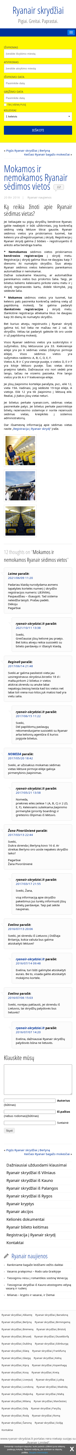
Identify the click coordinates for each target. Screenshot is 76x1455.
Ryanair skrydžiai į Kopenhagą (49, 1365)
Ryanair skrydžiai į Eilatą (15, 1351)
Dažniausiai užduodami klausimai (36, 1165)
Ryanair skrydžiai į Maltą (50, 1394)
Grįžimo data (13, 92)
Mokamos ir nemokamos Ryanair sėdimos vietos (36, 177)
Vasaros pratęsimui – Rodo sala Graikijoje (34, 1271)
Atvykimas (11, 62)
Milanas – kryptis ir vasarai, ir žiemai (31, 1295)
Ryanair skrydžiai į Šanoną (17, 1422)
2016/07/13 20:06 (20, 929)
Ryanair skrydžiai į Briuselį (16, 1336)
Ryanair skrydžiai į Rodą (15, 1415)
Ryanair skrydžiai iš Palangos (32, 1188)
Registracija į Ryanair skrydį (31, 429)
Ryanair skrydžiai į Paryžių (46, 1408)
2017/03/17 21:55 (28, 884)
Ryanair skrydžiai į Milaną (16, 1401)
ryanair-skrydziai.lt (30, 959)
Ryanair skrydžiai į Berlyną (17, 1322)
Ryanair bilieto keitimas (27, 1227)
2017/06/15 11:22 (28, 716)
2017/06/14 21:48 (20, 666)
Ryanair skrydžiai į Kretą (45, 1372)
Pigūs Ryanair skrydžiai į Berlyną (28, 150)
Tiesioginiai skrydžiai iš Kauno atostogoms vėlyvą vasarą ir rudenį (38, 1286)
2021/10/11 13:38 (28, 628)
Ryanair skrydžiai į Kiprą (15, 1365)
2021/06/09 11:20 (20, 578)
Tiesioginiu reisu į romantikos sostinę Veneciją (37, 1278)
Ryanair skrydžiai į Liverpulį (17, 1379)
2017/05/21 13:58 (28, 792)
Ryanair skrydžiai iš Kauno (29, 1180)
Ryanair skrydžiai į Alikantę (17, 1315)
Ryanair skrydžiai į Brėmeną (17, 1329)
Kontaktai (15, 1242)
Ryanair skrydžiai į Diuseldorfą (51, 1336)
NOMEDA (14, 754)
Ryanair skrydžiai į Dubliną (17, 1343)
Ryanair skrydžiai (38, 10)
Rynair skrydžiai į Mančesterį (50, 1401)
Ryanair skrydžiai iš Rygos (29, 1196)
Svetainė (62, 1123)
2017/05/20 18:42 (20, 758)
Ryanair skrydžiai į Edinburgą (51, 1343)
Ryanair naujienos (39, 197)
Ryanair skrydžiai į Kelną (47, 1358)
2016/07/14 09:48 (28, 963)
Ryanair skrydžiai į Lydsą (50, 1379)
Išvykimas (11, 47)
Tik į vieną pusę (16, 104)
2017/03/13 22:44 (20, 835)
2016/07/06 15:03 (20, 998)
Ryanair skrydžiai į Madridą (51, 1387)
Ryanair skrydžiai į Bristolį (51, 1329)
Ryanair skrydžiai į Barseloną (51, 1315)
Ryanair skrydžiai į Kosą (15, 1372)
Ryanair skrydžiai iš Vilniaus (31, 1172)
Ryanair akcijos (19, 1211)
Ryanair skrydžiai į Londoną (17, 1387)
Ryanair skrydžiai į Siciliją (49, 1422)
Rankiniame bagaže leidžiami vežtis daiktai (35, 1265)
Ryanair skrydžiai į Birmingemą (52, 1322)
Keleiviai (10, 110)
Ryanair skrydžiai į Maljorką (17, 1394)
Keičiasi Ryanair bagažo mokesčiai (47, 154)
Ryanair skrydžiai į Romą (46, 1415)
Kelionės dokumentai (25, 1219)
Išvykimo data (14, 77)
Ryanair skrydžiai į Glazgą (16, 1358)
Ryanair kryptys (20, 1203)
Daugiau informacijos (38, 1452)
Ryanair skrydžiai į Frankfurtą (49, 1351)
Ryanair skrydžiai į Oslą (15, 1408)
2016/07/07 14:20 (28, 1032)
